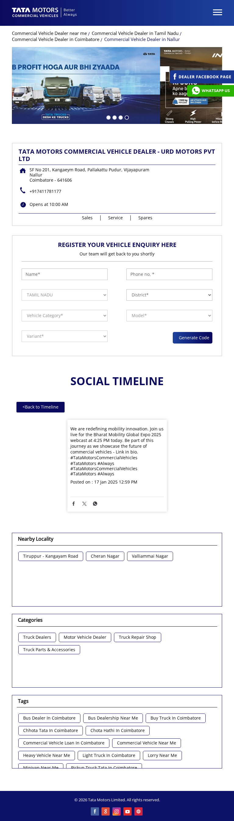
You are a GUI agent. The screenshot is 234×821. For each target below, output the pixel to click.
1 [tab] (107, 116)
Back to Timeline (40, 407)
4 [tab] (126, 116)
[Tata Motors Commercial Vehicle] (44, 13)
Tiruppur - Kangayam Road (50, 556)
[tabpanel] (117, 85)
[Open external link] (202, 82)
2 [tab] (113, 116)
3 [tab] (120, 116)
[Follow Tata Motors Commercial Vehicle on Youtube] (128, 811)
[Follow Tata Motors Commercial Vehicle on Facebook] (95, 811)
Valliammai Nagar (150, 556)
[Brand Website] (139, 811)
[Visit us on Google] (106, 811)
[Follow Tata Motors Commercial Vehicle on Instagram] (117, 811)
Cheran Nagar (105, 556)
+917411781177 (45, 191)
